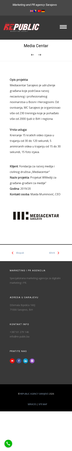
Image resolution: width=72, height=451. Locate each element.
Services (32, 404)
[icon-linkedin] (26, 360)
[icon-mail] (13, 360)
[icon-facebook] (19, 360)
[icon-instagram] (33, 360)
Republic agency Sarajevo (34, 393)
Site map (42, 404)
